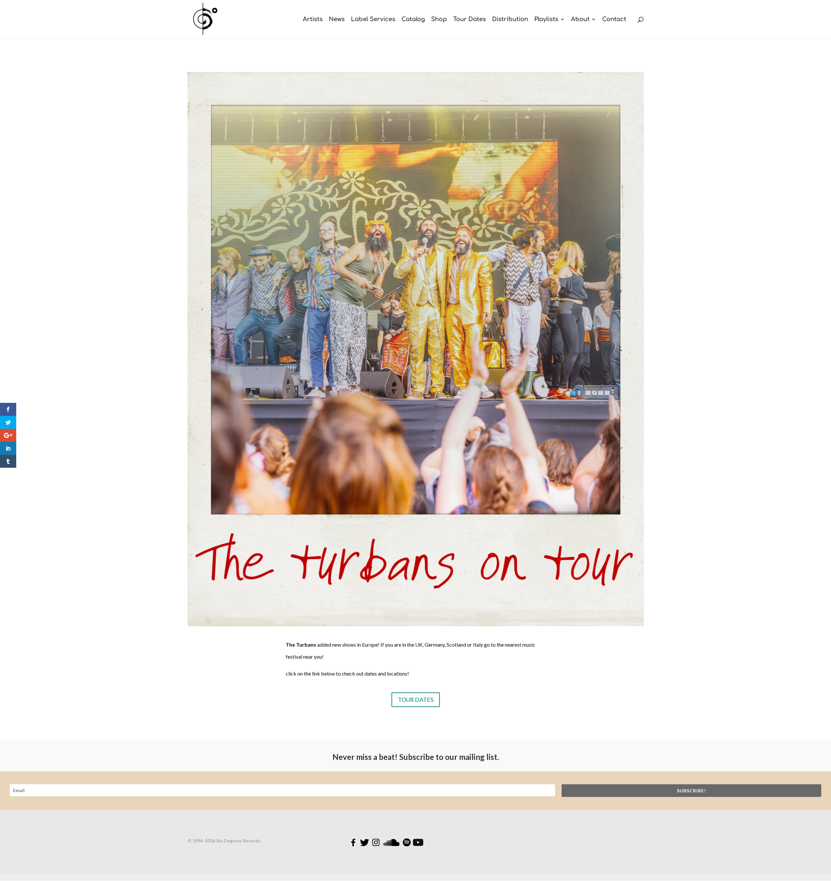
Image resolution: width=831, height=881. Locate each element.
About (580, 19)
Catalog (413, 19)
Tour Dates (469, 19)
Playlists (546, 19)
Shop (439, 19)
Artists (313, 19)
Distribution (510, 19)
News (337, 19)
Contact (614, 19)
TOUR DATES (415, 699)
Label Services (373, 19)
